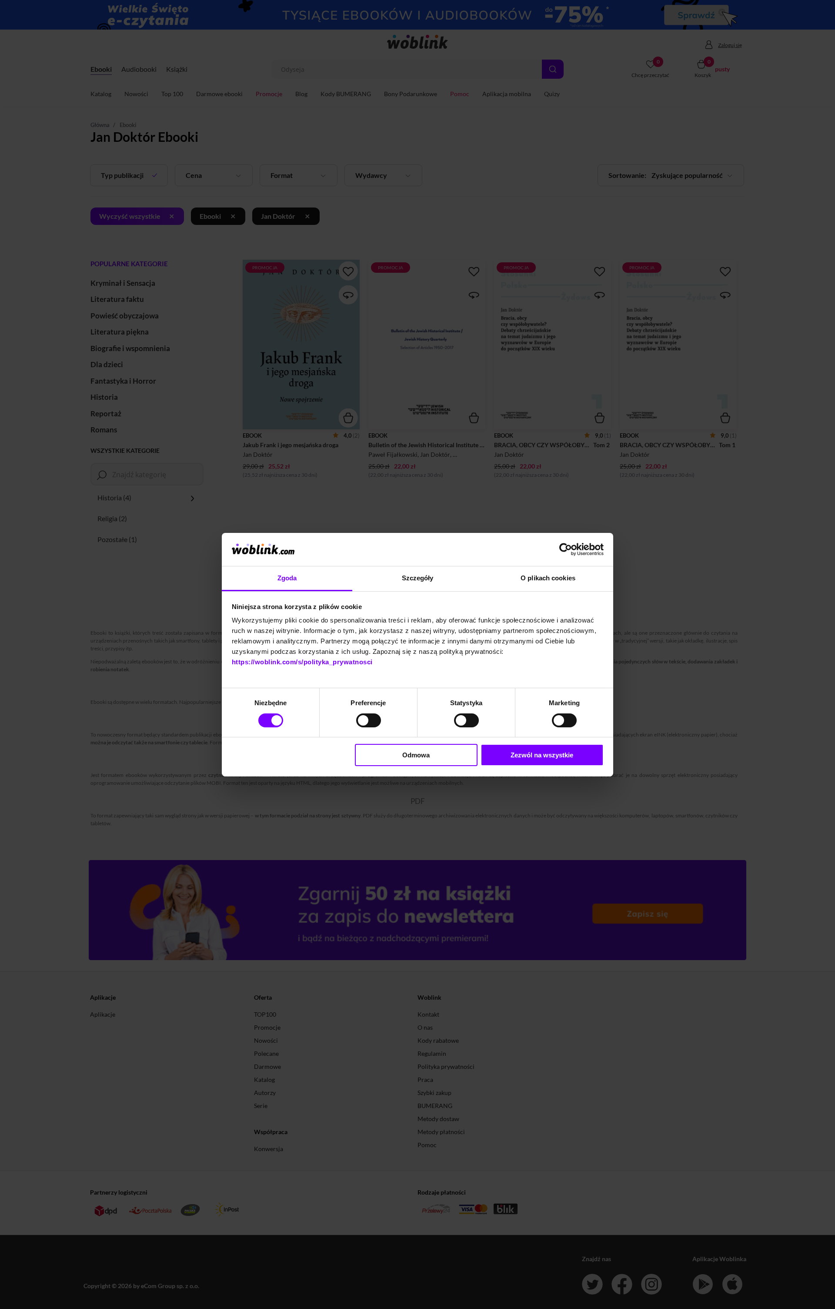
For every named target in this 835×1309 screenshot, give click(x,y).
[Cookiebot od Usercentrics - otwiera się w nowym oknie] (566, 549)
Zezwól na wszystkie (542, 755)
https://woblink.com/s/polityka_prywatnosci (302, 662)
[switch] (368, 720)
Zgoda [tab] (287, 578)
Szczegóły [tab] (418, 578)
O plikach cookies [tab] (548, 578)
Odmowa (416, 755)
